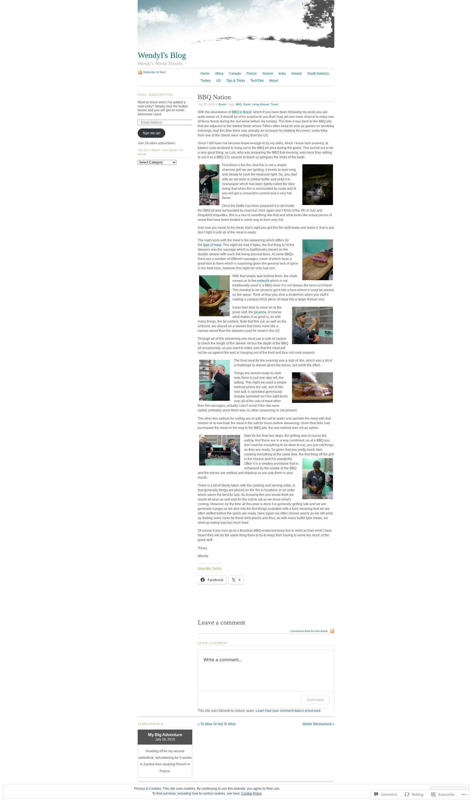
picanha (260, 312)
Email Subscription (155, 94)
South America (318, 73)
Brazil (222, 104)
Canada (235, 73)
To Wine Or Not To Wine (217, 724)
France (251, 73)
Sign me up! (151, 133)
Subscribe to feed (154, 72)
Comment (315, 699)
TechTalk (257, 81)
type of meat (212, 245)
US (218, 81)
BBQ (239, 104)
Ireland (296, 73)
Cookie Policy (251, 793)
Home (205, 73)
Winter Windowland (318, 724)
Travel (274, 104)
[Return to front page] (236, 48)
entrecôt (263, 281)
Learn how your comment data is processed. (288, 711)
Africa (219, 73)
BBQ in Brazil (242, 112)
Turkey (205, 81)
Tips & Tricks (235, 81)
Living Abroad (260, 104)
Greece (267, 73)
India (282, 73)
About (273, 81)
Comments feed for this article (309, 631)
